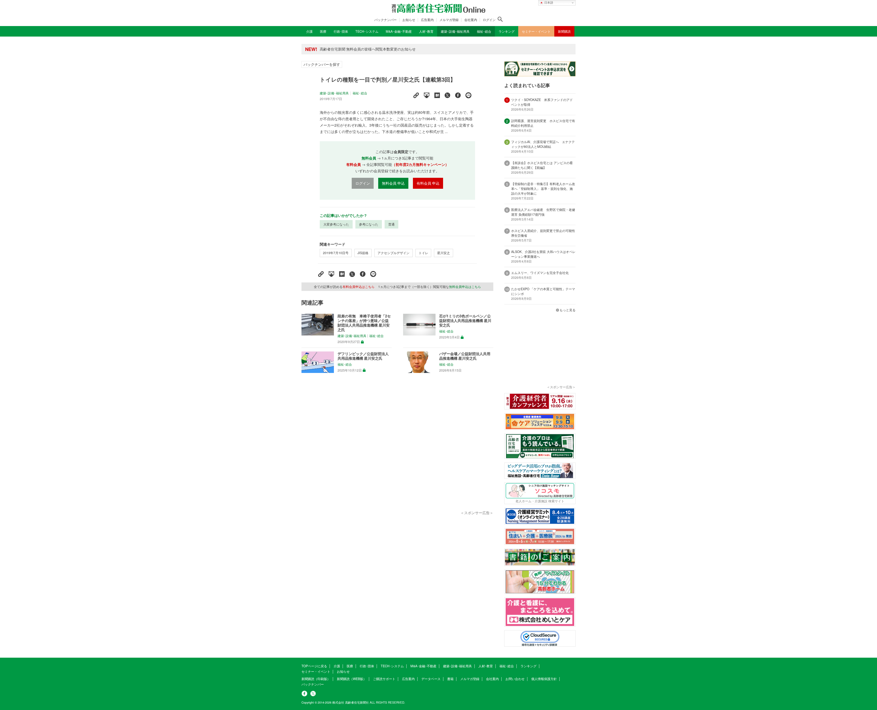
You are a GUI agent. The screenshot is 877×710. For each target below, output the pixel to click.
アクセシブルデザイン (393, 252)
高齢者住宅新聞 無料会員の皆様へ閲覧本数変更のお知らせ (368, 49)
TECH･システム (392, 666)
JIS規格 (362, 252)
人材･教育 (485, 666)
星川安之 (443, 252)
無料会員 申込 (393, 183)
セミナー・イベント (315, 671)
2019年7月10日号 (336, 252)
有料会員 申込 (428, 183)
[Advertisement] (397, 447)
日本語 (548, 2)
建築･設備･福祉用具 (334, 93)
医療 (350, 666)
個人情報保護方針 (544, 678)
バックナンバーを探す (322, 64)
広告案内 (427, 19)
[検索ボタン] (500, 19)
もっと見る (568, 310)
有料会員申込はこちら (359, 286)
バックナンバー (385, 19)
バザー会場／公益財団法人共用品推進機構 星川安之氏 (464, 356)
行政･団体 (367, 666)
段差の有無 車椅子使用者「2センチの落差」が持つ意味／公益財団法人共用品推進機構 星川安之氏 (364, 323)
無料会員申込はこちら (465, 286)
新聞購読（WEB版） (351, 678)
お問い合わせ (515, 678)
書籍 (450, 678)
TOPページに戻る (314, 666)
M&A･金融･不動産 (423, 666)
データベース (431, 678)
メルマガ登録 (449, 19)
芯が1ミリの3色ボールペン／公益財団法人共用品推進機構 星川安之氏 (465, 320)
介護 (337, 666)
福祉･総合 (360, 93)
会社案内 (470, 19)
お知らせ (408, 19)
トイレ (423, 252)
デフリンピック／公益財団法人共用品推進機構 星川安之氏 (363, 356)
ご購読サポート (384, 678)
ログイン (489, 19)
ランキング (528, 666)
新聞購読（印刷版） (315, 678)
